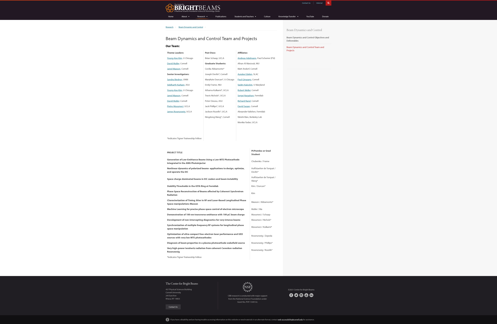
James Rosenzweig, (176, 111)
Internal (319, 3)
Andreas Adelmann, (247, 58)
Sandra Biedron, (175, 79)
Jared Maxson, (174, 68)
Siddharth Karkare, (176, 84)
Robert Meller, (244, 90)
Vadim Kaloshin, (245, 84)
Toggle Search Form (328, 3)
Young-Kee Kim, (175, 58)
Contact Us (306, 3)
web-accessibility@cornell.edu (290, 319)
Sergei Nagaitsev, (246, 95)
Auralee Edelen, (245, 74)
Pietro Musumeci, (175, 106)
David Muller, (173, 63)
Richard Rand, (244, 100)
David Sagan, (244, 106)
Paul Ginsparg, (245, 79)
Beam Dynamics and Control (304, 30)
